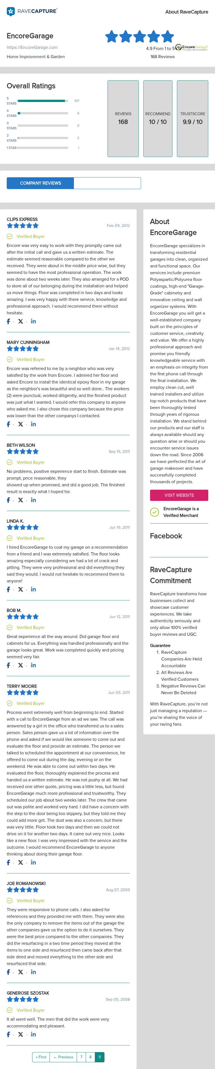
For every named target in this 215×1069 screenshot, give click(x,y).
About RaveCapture (186, 12)
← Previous (63, 1057)
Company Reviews (40, 183)
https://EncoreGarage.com (32, 47)
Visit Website (179, 495)
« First (41, 1057)
